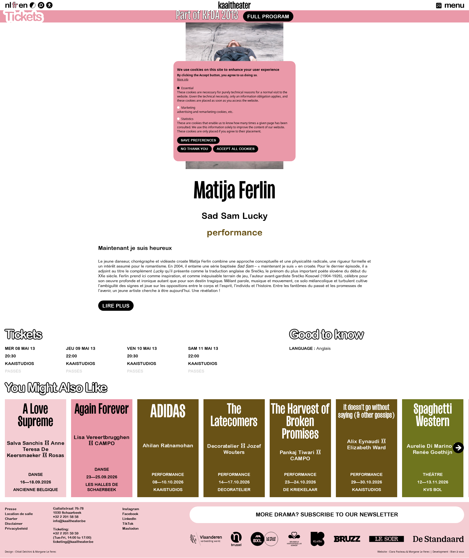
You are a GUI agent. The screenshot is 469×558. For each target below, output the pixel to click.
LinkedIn (129, 519)
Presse (10, 509)
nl (8, 5)
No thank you (194, 149)
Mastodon (130, 528)
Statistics (187, 119)
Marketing (188, 108)
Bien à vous (457, 551)
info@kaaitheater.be (69, 521)
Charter (11, 519)
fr (14, 5)
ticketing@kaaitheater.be (73, 542)
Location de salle (19, 514)
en (23, 5)
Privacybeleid (16, 528)
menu (454, 5)
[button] (458, 448)
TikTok (127, 524)
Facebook (130, 514)
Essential (187, 88)
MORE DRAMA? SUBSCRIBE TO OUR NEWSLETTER (327, 514)
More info (182, 79)
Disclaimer (13, 524)
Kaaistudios (19, 363)
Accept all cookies (236, 149)
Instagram (130, 509)
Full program (268, 16)
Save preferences (198, 140)
